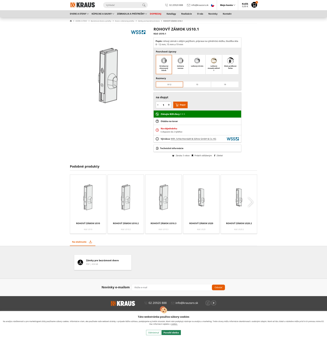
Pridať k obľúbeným (203, 155)
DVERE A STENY (78, 13)
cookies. (174, 324)
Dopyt (183, 104)
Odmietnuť (153, 332)
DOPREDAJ (155, 13)
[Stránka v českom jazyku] (212, 5)
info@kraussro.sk (199, 5)
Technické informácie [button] (171, 148)
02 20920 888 (176, 5)
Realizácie (186, 13)
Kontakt (227, 13)
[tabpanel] (163, 262)
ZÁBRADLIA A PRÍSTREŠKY (131, 13)
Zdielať (219, 155)
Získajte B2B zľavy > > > (173, 114)
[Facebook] (208, 303)
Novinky (213, 13)
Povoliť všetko (171, 332)
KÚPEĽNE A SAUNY (102, 13)
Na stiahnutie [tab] (79, 241)
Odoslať (218, 287)
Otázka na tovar (169, 121)
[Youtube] (214, 303)
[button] (72, 20)
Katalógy (171, 13)
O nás (200, 13)
